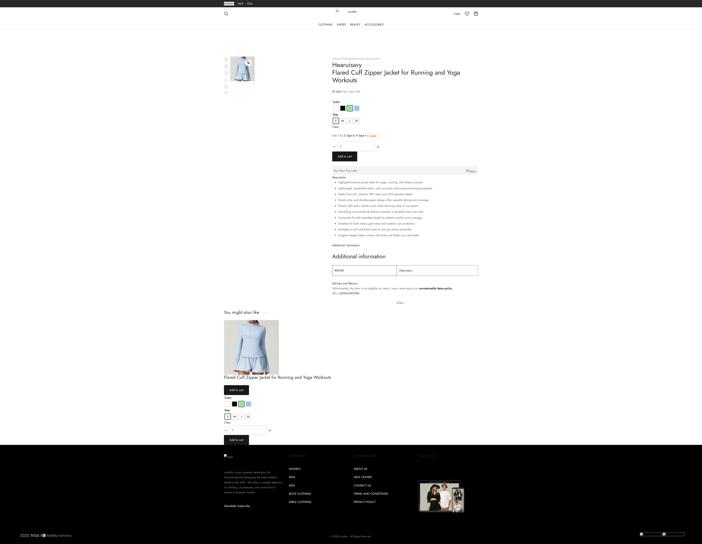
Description (339, 177)
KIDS (250, 3)
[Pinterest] (412, 302)
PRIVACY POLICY (365, 502)
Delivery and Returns (344, 283)
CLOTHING (325, 24)
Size (335, 114)
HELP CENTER (363, 477)
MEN (241, 3)
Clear (335, 127)
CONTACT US (362, 485)
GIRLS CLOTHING (300, 502)
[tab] (405, 177)
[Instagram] (429, 469)
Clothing (346, 58)
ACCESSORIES (374, 24)
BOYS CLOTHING (300, 494)
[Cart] (476, 14)
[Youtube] (444, 469)
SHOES (341, 24)
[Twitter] (424, 469)
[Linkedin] (439, 469)
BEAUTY (355, 24)
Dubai (373, 135)
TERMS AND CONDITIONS (371, 494)
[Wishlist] (467, 14)
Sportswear (358, 58)
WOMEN (229, 3)
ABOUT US (360, 469)
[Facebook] (406, 302)
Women (336, 58)
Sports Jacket (373, 58)
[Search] (226, 14)
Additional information (346, 245)
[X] (409, 302)
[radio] (336, 108)
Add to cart (345, 156)
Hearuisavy (405, 270)
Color (336, 102)
